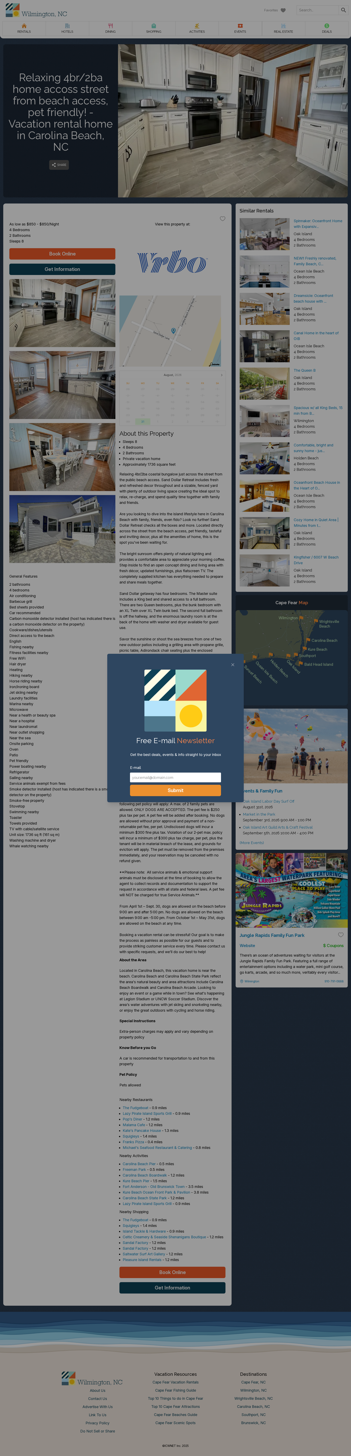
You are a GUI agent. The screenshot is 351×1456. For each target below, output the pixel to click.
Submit (175, 790)
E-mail (135, 767)
